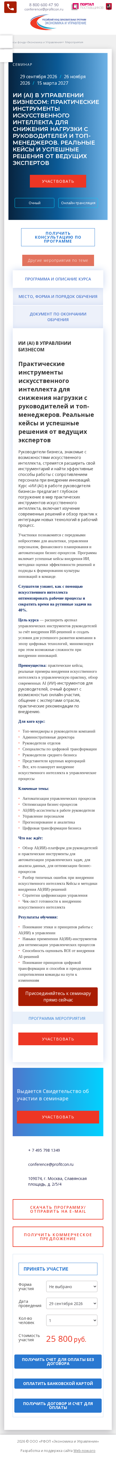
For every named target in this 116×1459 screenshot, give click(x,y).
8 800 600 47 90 (44, 4)
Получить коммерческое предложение (58, 1236)
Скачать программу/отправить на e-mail (58, 1209)
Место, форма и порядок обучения (58, 296)
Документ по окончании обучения (58, 316)
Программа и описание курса (58, 279)
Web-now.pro (84, 1450)
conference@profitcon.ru (43, 9)
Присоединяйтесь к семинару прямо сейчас (58, 996)
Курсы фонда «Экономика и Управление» (35, 42)
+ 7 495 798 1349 (44, 1150)
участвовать (58, 181)
